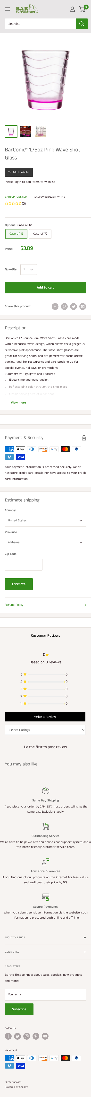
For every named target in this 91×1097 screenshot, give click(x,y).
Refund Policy (14, 605)
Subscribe (19, 1009)
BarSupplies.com (16, 197)
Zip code (11, 554)
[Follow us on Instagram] (26, 1036)
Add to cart (45, 287)
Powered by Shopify (16, 1087)
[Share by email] (82, 306)
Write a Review (45, 716)
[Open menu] (7, 9)
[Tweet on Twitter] (73, 306)
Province (11, 532)
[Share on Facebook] (55, 306)
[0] (82, 9)
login (18, 182)
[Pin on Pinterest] (64, 306)
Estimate (18, 584)
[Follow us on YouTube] (45, 1036)
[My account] (72, 9)
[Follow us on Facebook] (8, 1036)
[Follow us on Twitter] (17, 1036)
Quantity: (11, 269)
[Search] (82, 23)
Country (10, 510)
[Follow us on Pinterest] (36, 1036)
